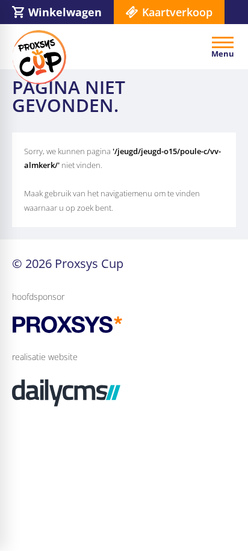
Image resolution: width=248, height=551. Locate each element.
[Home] (39, 57)
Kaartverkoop (177, 12)
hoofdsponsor (38, 296)
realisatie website (45, 357)
